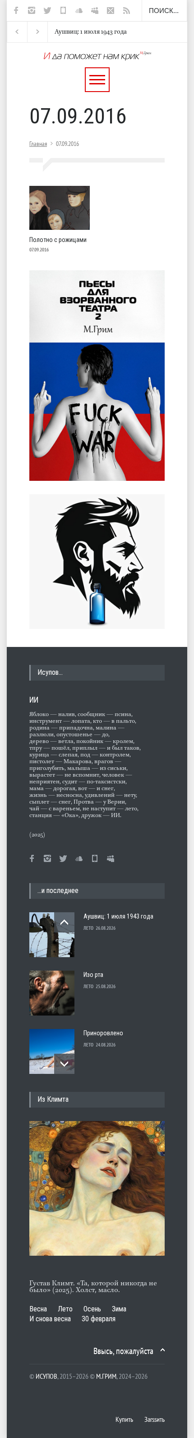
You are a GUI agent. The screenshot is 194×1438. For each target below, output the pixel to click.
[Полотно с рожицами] (59, 208)
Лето (65, 1309)
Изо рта (93, 974)
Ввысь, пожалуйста (123, 1351)
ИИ (33, 699)
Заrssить (154, 1419)
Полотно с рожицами (58, 239)
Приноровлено (103, 1033)
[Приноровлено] (51, 1051)
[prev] (64, 922)
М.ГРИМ (106, 1376)
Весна (38, 1309)
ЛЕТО (88, 928)
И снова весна (50, 1319)
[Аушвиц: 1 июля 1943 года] (51, 934)
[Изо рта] (51, 993)
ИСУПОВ (46, 1376)
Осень (92, 1309)
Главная (38, 144)
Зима (119, 1309)
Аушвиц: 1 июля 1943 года (86, 31)
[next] (64, 1064)
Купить (124, 1419)
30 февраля (98, 1319)
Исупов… (50, 672)
